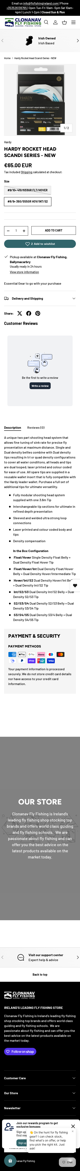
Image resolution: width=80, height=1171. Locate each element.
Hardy (7, 142)
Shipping (26, 172)
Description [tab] (12, 427)
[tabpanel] (40, 528)
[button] (64, 22)
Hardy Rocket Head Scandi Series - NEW (35, 58)
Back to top (40, 974)
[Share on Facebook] (28, 313)
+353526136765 (17, 8)
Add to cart (53, 230)
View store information (24, 272)
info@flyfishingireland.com (41, 3)
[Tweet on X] (19, 313)
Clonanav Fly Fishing (24, 1161)
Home (7, 58)
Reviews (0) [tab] (36, 427)
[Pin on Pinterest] (37, 313)
